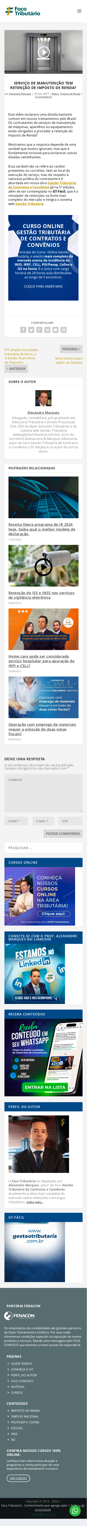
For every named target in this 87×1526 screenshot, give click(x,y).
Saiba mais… (34, 1202)
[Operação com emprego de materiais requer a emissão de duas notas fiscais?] (43, 697)
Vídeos (55, 93)
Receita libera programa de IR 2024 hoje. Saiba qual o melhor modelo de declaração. (41, 529)
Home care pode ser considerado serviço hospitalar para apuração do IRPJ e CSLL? (41, 661)
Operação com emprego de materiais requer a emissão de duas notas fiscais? (42, 729)
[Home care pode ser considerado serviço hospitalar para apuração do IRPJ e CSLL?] (43, 629)
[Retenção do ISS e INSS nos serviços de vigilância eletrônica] (43, 566)
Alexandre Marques (20, 93)
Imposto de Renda (70, 93)
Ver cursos (18, 1478)
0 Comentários (43, 96)
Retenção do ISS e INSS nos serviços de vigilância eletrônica (41, 595)
